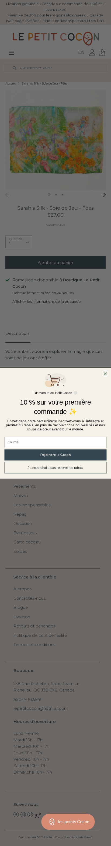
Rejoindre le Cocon (55, 455)
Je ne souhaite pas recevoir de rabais (55, 467)
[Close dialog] (105, 374)
